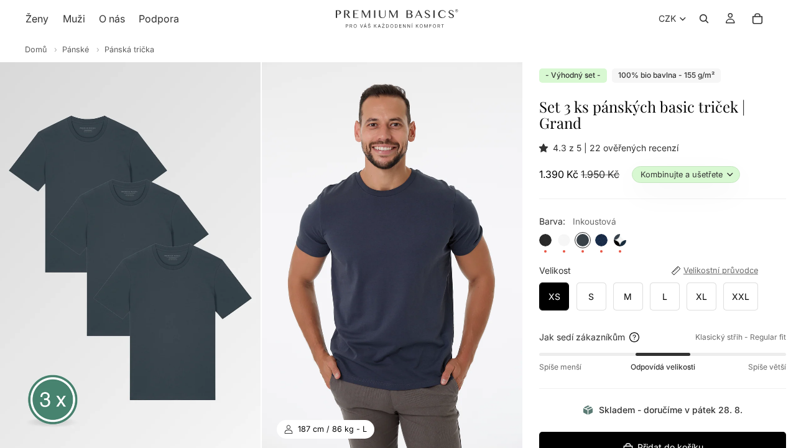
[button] (546, 147)
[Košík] (757, 18)
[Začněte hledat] (704, 18)
